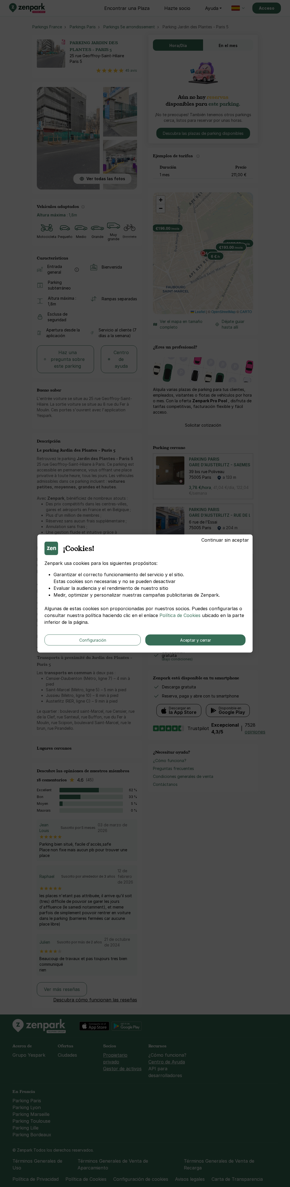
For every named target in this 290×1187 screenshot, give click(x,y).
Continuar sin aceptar (225, 540)
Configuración (92, 640)
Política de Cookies (180, 615)
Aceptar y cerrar (195, 640)
